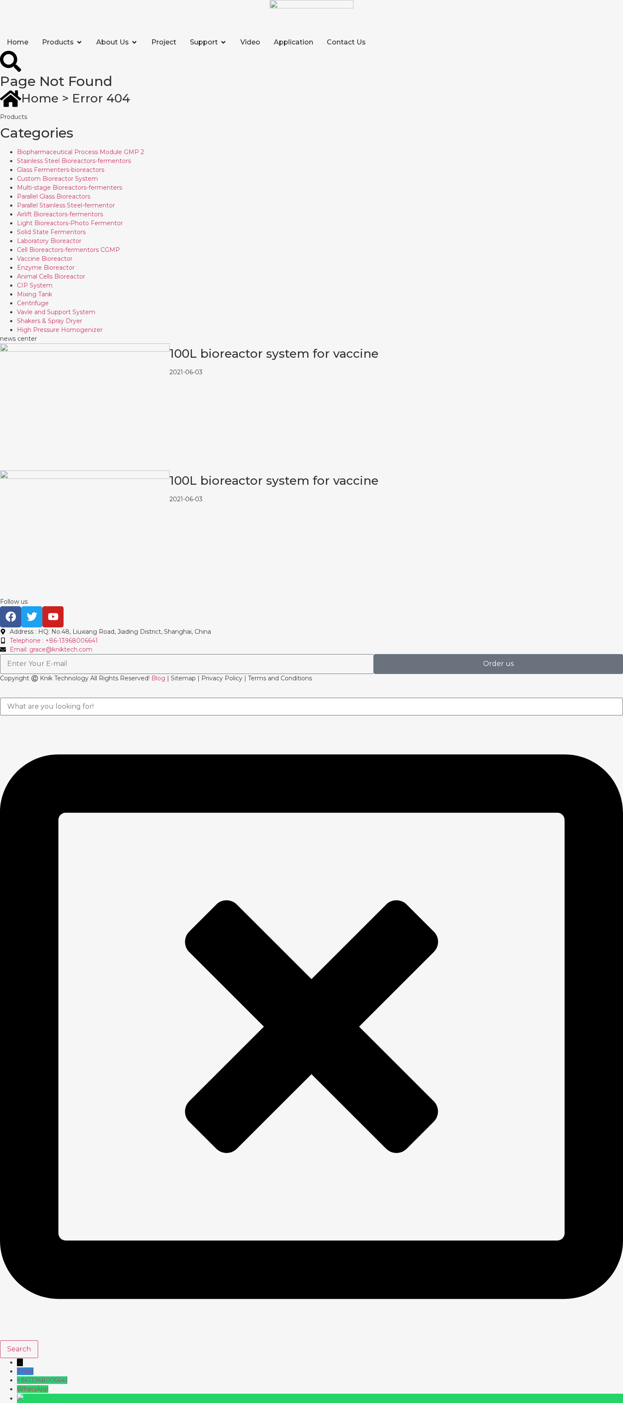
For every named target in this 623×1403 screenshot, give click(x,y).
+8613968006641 (42, 1380)
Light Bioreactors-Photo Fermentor (70, 223)
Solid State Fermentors (51, 232)
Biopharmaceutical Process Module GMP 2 (80, 152)
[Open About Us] (134, 42)
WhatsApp (32, 1389)
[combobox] (311, 706)
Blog (158, 678)
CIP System (35, 285)
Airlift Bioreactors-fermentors (60, 214)
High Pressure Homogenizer (60, 330)
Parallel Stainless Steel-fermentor (66, 205)
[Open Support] (223, 42)
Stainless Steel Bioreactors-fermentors (74, 161)
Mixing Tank (34, 294)
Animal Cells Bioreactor (51, 276)
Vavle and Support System (56, 312)
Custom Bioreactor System (57, 178)
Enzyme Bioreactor (46, 267)
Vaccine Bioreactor (44, 258)
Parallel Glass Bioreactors (53, 196)
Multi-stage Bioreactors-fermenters (69, 187)
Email (25, 1371)
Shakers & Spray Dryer (49, 321)
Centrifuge (33, 303)
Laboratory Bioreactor (49, 241)
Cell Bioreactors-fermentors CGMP (68, 250)
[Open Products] (79, 42)
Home (39, 98)
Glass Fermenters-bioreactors (60, 170)
